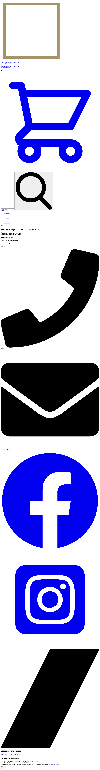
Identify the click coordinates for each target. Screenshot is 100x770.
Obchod (6, 62)
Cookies (36, 761)
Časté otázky (16, 754)
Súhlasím (3, 766)
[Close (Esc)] (1, 246)
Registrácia (8, 63)
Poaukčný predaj (16, 62)
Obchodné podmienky (6, 761)
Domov (2, 62)
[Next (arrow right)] (2, 247)
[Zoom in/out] (4, 246)
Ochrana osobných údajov (28, 761)
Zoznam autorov (9, 754)
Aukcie (10, 62)
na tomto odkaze (54, 764)
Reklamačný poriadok (16, 761)
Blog (20, 754)
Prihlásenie (3, 63)
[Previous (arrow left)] (1, 247)
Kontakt (3, 754)
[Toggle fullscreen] (2, 246)
